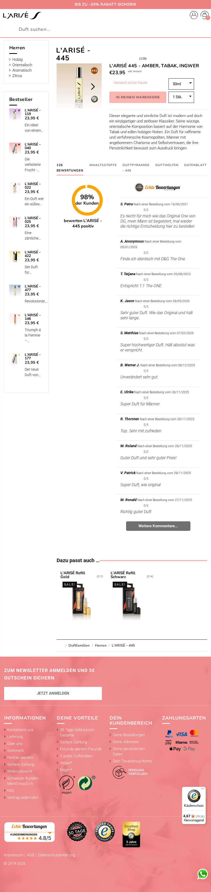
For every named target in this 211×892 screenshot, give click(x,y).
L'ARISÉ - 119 (33, 112)
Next (93, 86)
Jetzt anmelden (53, 693)
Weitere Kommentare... (158, 526)
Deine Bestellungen (129, 735)
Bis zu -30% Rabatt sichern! (105, 4)
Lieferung (15, 736)
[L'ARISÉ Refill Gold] (81, 597)
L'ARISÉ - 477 (33, 288)
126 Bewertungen (70, 167)
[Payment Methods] (183, 740)
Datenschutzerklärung (56, 855)
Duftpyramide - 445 (136, 167)
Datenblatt (195, 165)
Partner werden (20, 757)
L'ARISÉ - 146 (33, 317)
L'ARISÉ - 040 (33, 146)
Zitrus (17, 75)
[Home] (22, 15)
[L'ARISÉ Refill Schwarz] (132, 597)
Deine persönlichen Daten (129, 751)
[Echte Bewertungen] (29, 831)
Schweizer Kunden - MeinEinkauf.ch (23, 781)
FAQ (10, 790)
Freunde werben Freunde (81, 749)
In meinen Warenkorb (138, 97)
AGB (31, 855)
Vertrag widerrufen (22, 797)
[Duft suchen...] (204, 29)
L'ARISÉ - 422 (33, 254)
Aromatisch (22, 70)
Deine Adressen (126, 742)
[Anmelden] (194, 15)
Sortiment (15, 750)
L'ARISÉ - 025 (33, 220)
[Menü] (203, 790)
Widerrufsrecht (19, 771)
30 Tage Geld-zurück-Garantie (77, 732)
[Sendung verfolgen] (128, 771)
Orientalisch (22, 65)
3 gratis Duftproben (76, 756)
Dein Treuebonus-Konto (132, 761)
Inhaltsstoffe (103, 165)
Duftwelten (167, 165)
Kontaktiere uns (20, 729)
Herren (17, 48)
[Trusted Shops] (105, 831)
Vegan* (66, 763)
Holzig (17, 59)
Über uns (14, 743)
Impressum (14, 855)
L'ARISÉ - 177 (33, 356)
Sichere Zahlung (20, 764)
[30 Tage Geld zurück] (77, 831)
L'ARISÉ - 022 (33, 185)
